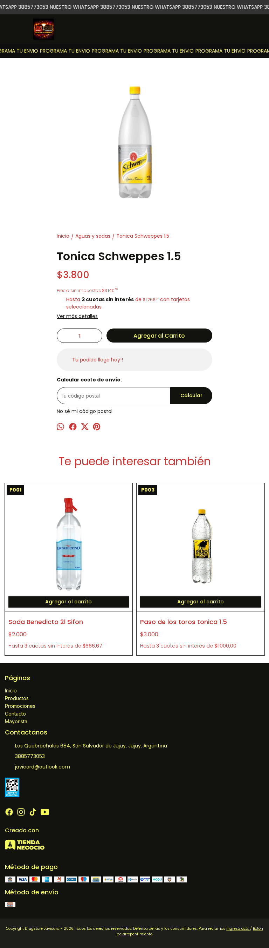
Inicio (11, 690)
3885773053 (30, 756)
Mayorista (16, 721)
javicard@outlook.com (42, 766)
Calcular (191, 395)
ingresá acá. (238, 928)
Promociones (20, 706)
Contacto (15, 714)
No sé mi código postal (84, 411)
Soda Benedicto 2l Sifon (45, 621)
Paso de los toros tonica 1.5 (183, 621)
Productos (17, 698)
